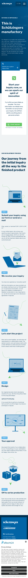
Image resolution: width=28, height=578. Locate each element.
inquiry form (9, 235)
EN (14, 536)
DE (12, 536)
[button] (24, 4)
